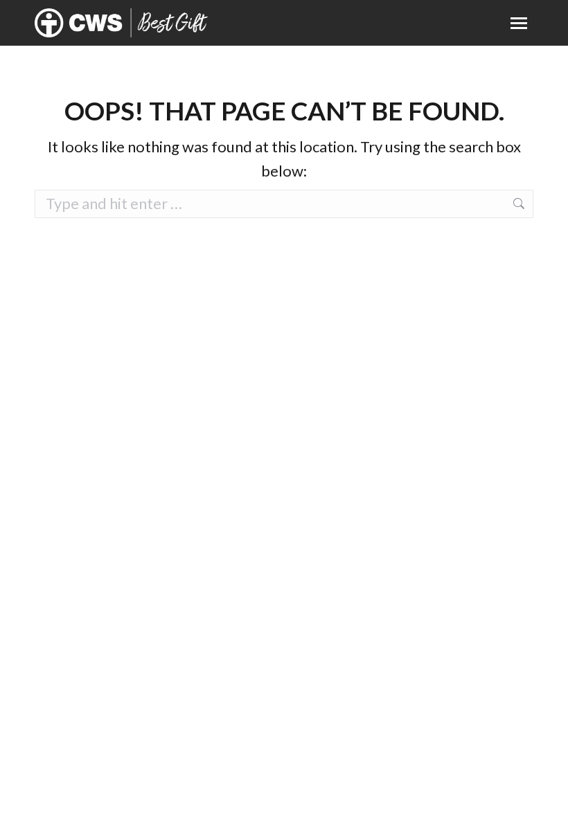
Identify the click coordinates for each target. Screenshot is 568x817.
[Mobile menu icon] (518, 23)
